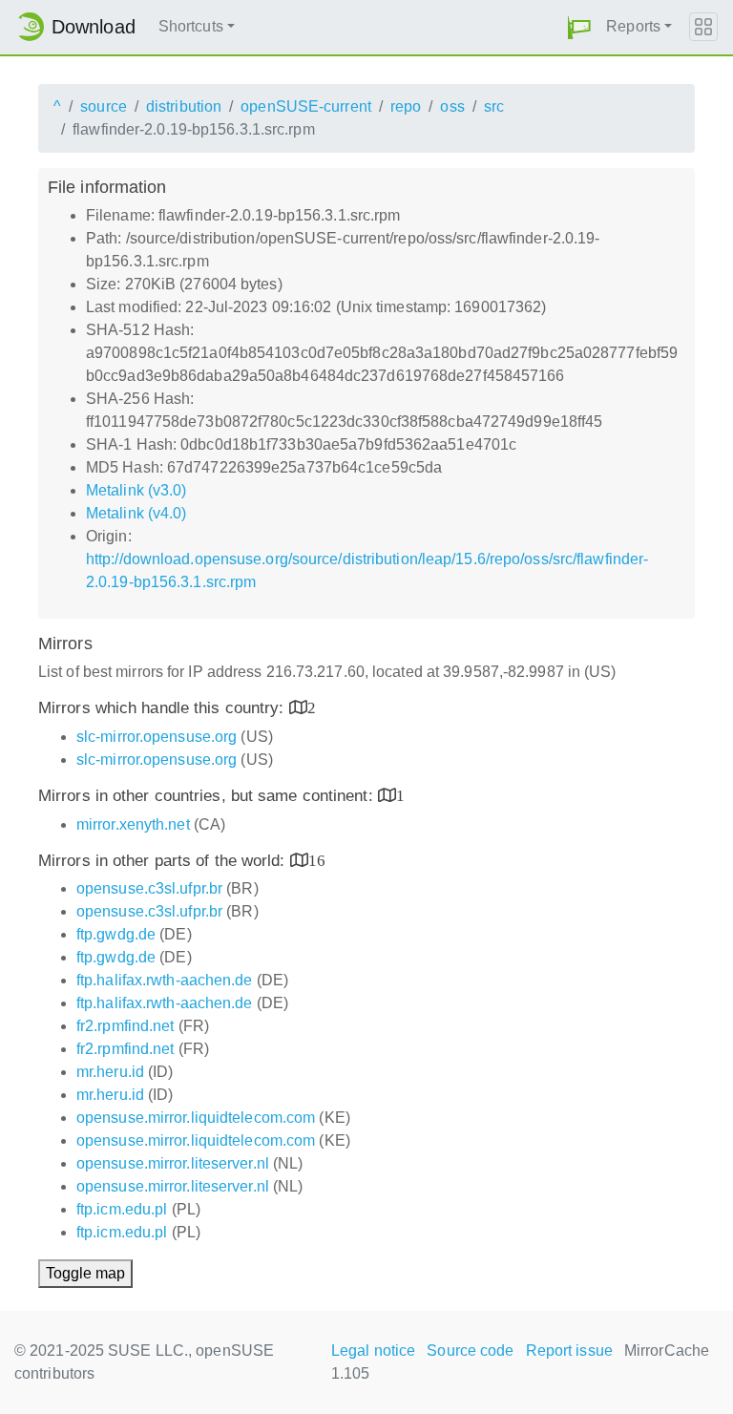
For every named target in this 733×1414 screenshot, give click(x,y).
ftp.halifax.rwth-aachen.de (164, 980)
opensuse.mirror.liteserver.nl (172, 1163)
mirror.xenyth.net (133, 824)
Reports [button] (633, 26)
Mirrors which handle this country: (163, 708)
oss (452, 106)
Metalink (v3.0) (136, 490)
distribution (183, 106)
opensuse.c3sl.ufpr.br (149, 888)
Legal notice (373, 1350)
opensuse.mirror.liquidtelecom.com (195, 1117)
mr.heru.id (110, 1072)
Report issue (569, 1350)
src (494, 106)
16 (316, 860)
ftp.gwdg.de (116, 934)
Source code (470, 1350)
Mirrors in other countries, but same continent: (208, 796)
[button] (579, 27)
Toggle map (85, 1273)
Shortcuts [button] (190, 26)
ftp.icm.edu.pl (121, 1209)
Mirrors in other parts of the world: (164, 861)
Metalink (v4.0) (136, 513)
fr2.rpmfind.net (125, 1026)
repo (405, 106)
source (103, 106)
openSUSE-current (306, 106)
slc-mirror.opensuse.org (156, 736)
